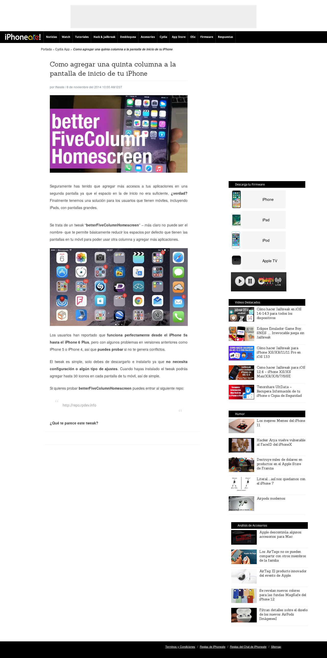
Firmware (206, 37)
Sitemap (276, 646)
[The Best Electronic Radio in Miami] (265, 282)
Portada (46, 49)
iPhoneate (23, 37)
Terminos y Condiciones (180, 646)
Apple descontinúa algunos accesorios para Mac (280, 534)
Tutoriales (82, 37)
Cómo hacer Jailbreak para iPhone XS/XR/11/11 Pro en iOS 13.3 (279, 352)
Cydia (163, 37)
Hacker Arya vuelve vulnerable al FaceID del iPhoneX (281, 442)
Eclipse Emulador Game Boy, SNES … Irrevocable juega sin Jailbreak (280, 332)
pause (250, 281)
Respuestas (225, 37)
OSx (192, 37)
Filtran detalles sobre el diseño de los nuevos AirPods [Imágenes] (283, 614)
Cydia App (62, 49)
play (240, 281)
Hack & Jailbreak (104, 37)
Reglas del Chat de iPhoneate (248, 646)
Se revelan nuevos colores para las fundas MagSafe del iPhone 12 (282, 594)
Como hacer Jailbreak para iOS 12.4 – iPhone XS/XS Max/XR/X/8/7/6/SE (281, 371)
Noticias (51, 37)
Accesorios (148, 37)
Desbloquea (128, 37)
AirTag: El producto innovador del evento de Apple (283, 573)
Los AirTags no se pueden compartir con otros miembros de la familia (282, 556)
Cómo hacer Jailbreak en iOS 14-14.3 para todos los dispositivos (279, 313)
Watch (66, 37)
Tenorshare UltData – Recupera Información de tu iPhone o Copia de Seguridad (279, 391)
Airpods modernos (271, 498)
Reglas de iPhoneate (212, 646)
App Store (178, 37)
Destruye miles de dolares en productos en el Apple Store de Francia (279, 463)
